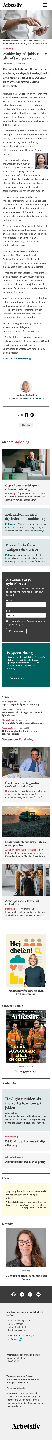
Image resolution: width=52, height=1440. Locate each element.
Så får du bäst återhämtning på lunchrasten (23, 723)
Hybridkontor (7, 709)
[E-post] (38, 1294)
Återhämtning (8, 720)
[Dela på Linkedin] (32, 415)
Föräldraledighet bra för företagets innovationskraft (19, 732)
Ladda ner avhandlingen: (16, 358)
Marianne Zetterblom (35, 398)
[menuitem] (14, 5)
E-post (9, 600)
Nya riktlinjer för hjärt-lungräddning (20, 704)
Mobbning (8, 48)
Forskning (26, 739)
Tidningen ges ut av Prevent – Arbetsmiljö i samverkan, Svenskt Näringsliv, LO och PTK (22, 1379)
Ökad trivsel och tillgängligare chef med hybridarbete (22, 714)
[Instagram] (22, 1294)
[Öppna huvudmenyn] (45, 5)
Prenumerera (16, 631)
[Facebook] (13, 1294)
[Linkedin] (30, 1294)
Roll (8, 611)
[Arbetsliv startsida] (26, 1426)
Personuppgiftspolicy (16, 1388)
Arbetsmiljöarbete (10, 701)
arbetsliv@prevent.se (16, 1330)
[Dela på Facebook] (26, 415)
